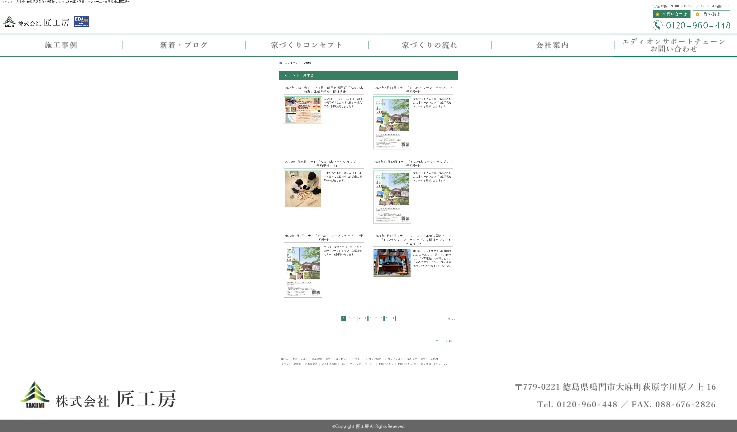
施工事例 (317, 359)
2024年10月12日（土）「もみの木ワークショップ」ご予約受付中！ (416, 163)
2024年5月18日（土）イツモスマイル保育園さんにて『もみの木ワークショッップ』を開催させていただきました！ (415, 240)
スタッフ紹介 (373, 359)
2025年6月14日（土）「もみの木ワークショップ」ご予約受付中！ (415, 89)
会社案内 (357, 359)
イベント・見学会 (291, 364)
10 (393, 318)
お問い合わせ (386, 364)
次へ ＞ (452, 319)
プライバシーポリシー (362, 364)
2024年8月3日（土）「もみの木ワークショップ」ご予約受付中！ (326, 238)
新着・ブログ (300, 359)
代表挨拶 (412, 359)
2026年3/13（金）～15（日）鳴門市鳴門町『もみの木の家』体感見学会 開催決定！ (326, 89)
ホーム (283, 63)
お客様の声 (311, 364)
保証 (343, 364)
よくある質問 (329, 364)
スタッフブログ (394, 359)
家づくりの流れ (429, 359)
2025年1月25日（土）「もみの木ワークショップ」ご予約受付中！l (326, 163)
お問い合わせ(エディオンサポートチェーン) (422, 364)
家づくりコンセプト (337, 359)
